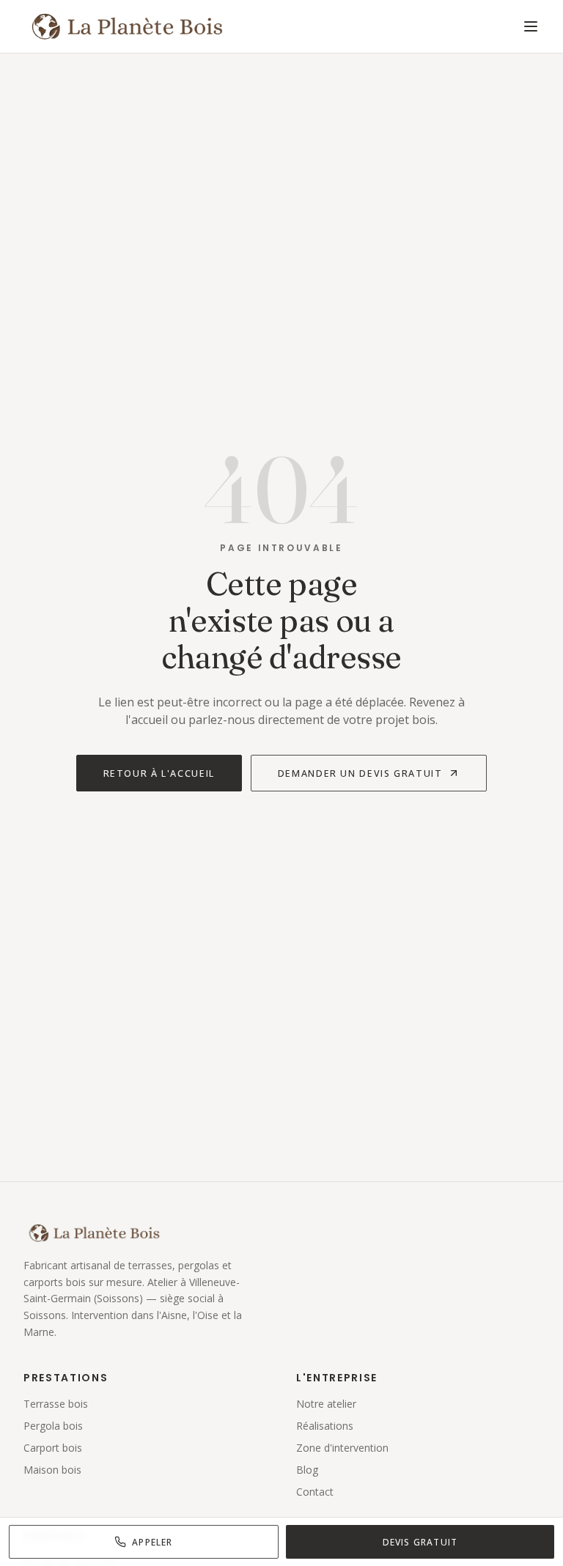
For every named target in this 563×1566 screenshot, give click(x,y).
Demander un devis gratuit (360, 773)
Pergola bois (53, 1426)
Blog (307, 1470)
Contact (315, 1492)
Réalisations (324, 1426)
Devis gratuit (420, 1542)
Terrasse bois (55, 1404)
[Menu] (530, 26)
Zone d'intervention (342, 1448)
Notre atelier (326, 1404)
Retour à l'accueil (159, 773)
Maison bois (52, 1470)
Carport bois (52, 1448)
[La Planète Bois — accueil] (126, 26)
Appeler (152, 1542)
